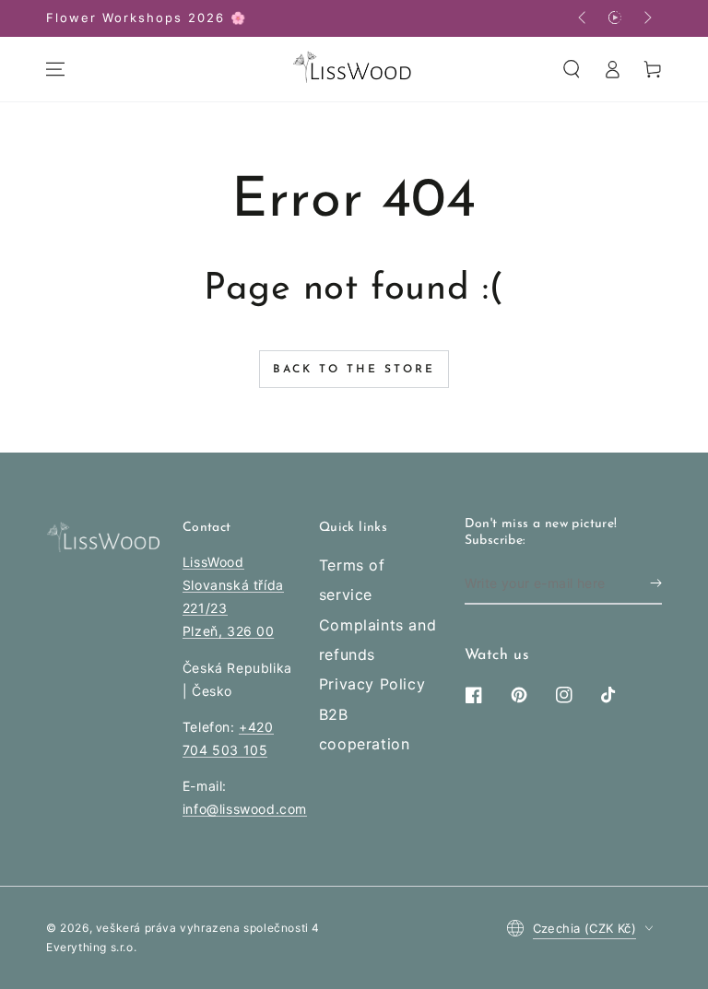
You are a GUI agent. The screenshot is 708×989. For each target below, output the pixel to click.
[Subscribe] (656, 583)
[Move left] (583, 18)
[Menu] (55, 69)
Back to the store (354, 369)
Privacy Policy (372, 684)
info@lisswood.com (245, 809)
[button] (571, 69)
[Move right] (646, 18)
